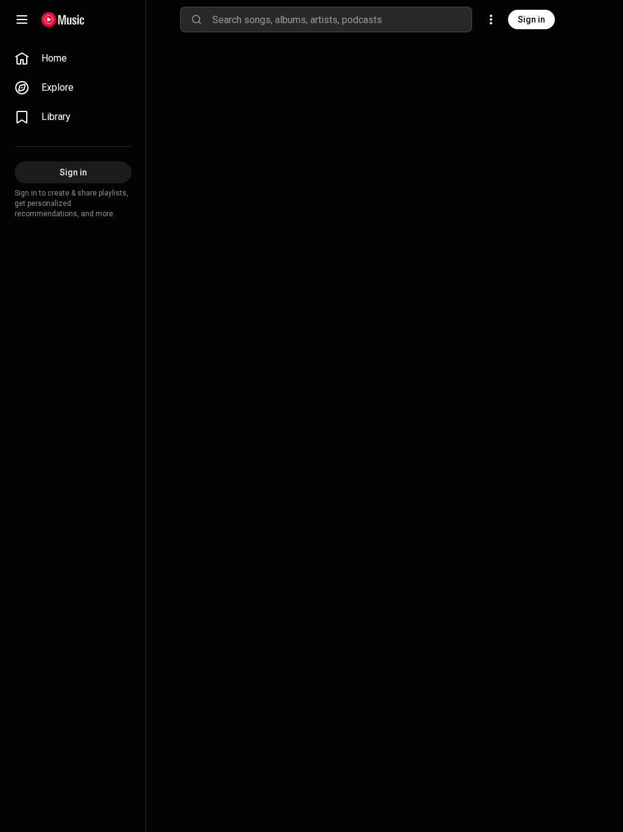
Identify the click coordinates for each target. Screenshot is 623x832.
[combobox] (342, 19)
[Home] (63, 19)
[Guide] (22, 19)
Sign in (531, 19)
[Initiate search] (196, 19)
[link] (73, 58)
